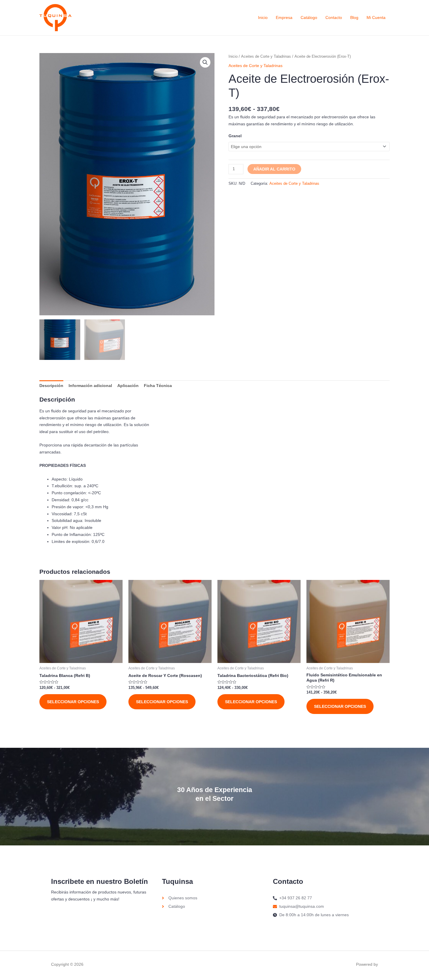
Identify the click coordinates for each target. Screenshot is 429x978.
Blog (354, 17)
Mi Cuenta (376, 17)
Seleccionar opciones (73, 701)
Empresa (284, 17)
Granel (235, 135)
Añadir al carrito (274, 169)
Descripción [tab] (51, 385)
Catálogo (309, 17)
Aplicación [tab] (128, 385)
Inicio (263, 17)
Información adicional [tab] (90, 385)
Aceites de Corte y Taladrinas (266, 56)
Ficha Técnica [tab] (158, 385)
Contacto (333, 17)
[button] (205, 62)
